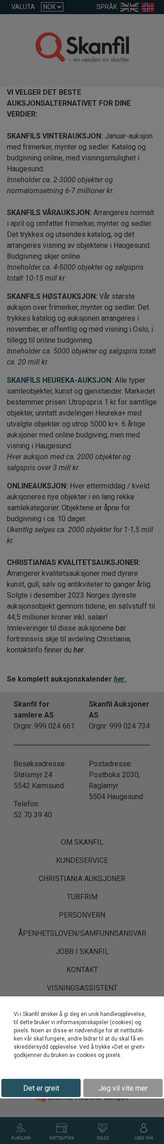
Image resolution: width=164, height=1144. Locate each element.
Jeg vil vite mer (123, 1088)
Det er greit (41, 1088)
